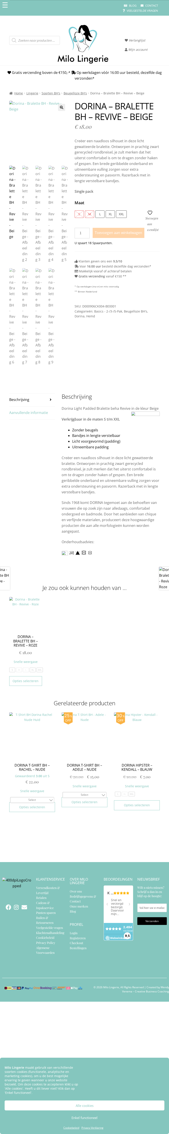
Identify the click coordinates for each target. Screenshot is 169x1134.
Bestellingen (78, 948)
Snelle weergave (26, 662)
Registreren (78, 938)
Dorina (79, 316)
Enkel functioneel (84, 1117)
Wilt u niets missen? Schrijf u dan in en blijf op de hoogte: (150, 891)
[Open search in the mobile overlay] (34, 40)
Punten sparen (46, 913)
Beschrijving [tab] (19, 399)
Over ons (76, 891)
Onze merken (79, 906)
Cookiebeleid (71, 1128)
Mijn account (137, 49)
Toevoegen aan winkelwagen (118, 232)
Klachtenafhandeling (50, 932)
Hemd (90, 316)
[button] (61, 107)
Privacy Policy (45, 943)
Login (73, 933)
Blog (132, 5)
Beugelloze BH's (75, 93)
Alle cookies (85, 1105)
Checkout (76, 943)
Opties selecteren (26, 681)
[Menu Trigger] (5, 5)
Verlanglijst (136, 40)
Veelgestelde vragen (142, 11)
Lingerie (32, 93)
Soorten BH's (51, 93)
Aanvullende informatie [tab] (28, 412)
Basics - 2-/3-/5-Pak (108, 311)
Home (18, 93)
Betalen (41, 898)
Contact (151, 5)
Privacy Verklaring (92, 1128)
